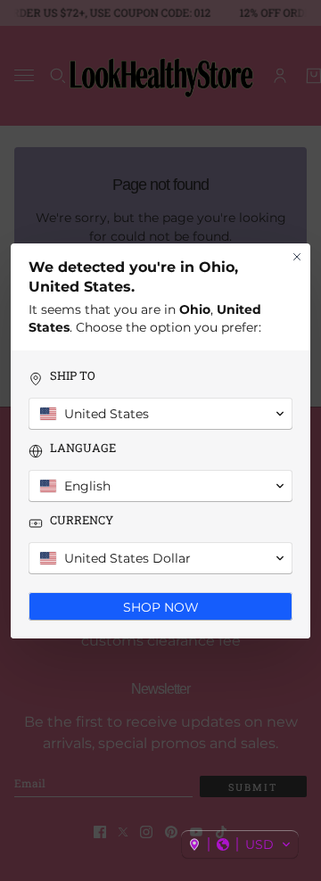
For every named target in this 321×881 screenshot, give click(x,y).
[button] (240, 844)
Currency (81, 520)
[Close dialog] (297, 257)
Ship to (72, 375)
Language (83, 448)
